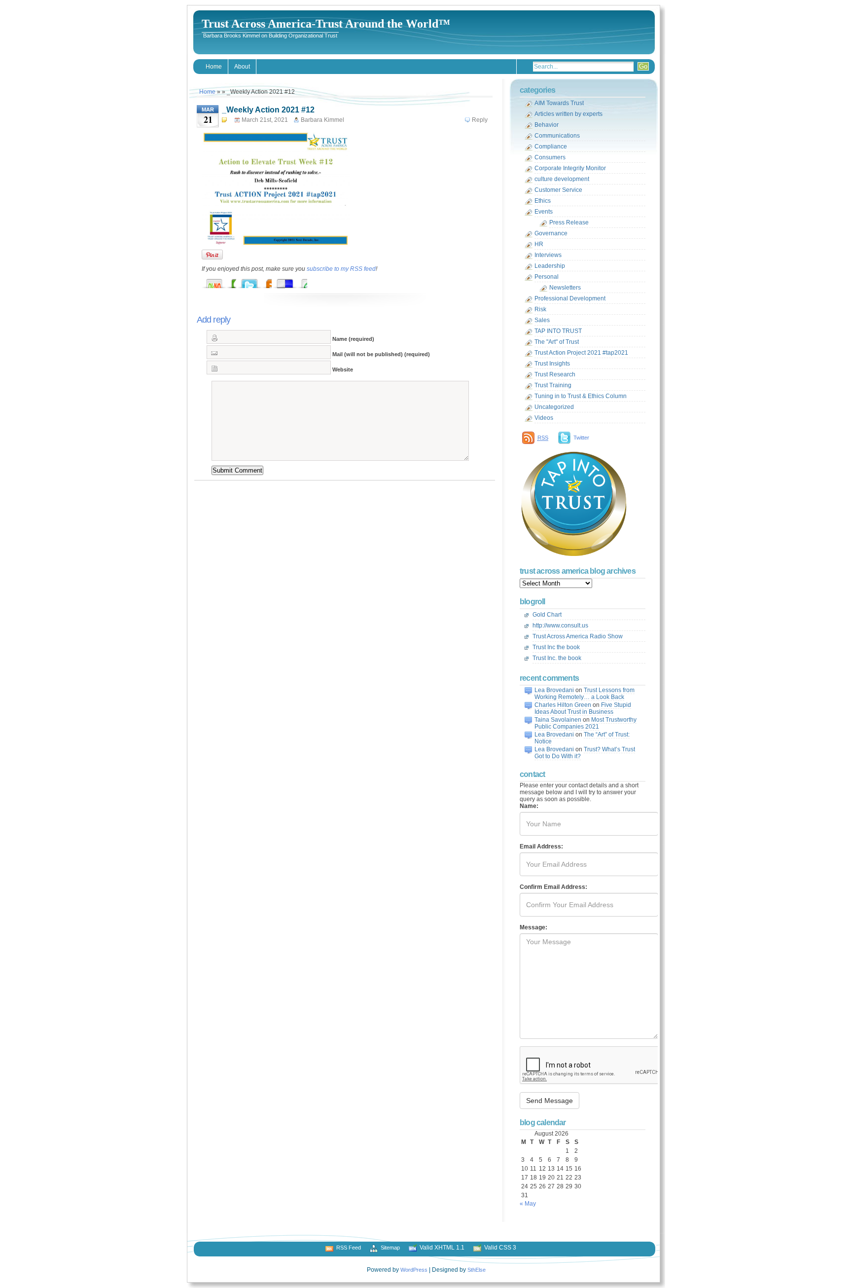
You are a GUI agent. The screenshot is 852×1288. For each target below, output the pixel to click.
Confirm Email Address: (553, 886)
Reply (480, 119)
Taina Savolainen (557, 719)
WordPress (413, 1270)
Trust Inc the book (556, 647)
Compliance (550, 146)
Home (214, 66)
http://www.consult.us (560, 625)
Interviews (548, 255)
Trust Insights (552, 363)
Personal (546, 276)
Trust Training (552, 385)
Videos (543, 417)
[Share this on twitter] (259, 281)
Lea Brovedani (554, 690)
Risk (540, 309)
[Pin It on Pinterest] (212, 254)
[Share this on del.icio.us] (295, 281)
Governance (551, 233)
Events (543, 211)
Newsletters (565, 287)
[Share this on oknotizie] (224, 281)
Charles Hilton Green (562, 704)
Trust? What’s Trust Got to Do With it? (584, 753)
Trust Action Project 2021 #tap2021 (581, 352)
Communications (557, 135)
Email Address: (541, 846)
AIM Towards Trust (559, 103)
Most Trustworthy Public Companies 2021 (585, 723)
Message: (533, 927)
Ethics (542, 200)
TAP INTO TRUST (558, 331)
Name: (529, 806)
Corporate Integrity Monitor (570, 168)
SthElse (476, 1270)
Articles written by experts (568, 113)
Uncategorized (554, 407)
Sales (542, 320)
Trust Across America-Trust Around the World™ (326, 23)
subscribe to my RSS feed (341, 268)
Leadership (549, 265)
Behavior (546, 124)
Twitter (581, 438)
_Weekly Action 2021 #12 (268, 110)
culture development (561, 179)
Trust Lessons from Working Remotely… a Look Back (584, 693)
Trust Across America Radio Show (577, 636)
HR (538, 244)
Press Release (569, 222)
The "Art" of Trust (556, 341)
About (242, 66)
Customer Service (558, 189)
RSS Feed (348, 1248)
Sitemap (390, 1248)
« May (528, 1203)
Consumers (550, 157)
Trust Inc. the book (556, 658)
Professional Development (569, 298)
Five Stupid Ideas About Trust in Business (582, 708)
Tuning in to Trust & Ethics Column (580, 396)
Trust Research (554, 374)
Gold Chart (547, 614)
